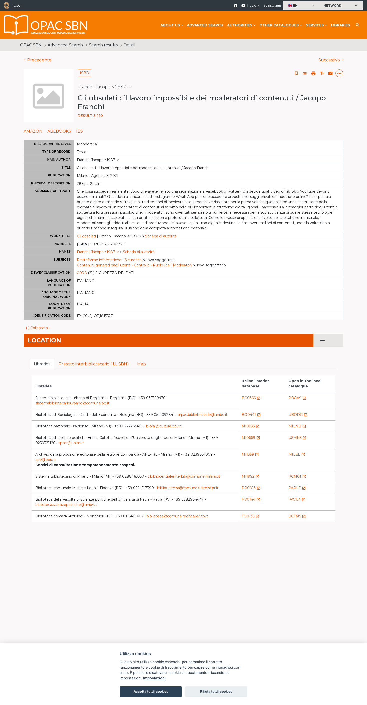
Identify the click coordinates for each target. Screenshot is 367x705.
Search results (103, 45)
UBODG (298, 414)
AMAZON (33, 131)
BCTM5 (297, 516)
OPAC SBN (31, 45)
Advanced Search (205, 25)
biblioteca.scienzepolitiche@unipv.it (66, 504)
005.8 (82, 273)
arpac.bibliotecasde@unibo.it (202, 414)
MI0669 (251, 437)
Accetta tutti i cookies (151, 691)
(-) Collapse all (37, 328)
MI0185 (251, 426)
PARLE (297, 488)
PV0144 (251, 499)
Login (255, 5)
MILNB (297, 426)
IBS (79, 131)
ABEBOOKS (59, 131)
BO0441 (251, 414)
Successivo (329, 60)
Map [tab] (141, 364)
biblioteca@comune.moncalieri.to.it (177, 516)
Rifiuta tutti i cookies (216, 691)
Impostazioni (154, 678)
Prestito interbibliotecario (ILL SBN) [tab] (94, 364)
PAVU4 (297, 499)
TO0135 (250, 516)
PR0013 (251, 488)
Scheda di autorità (161, 236)
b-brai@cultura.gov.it (164, 426)
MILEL (296, 454)
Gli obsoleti (86, 236)
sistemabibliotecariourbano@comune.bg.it (72, 403)
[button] (301, 5)
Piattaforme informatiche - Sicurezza (109, 260)
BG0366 (251, 398)
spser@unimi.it (71, 443)
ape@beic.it (45, 459)
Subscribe (272, 5)
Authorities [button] (239, 25)
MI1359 (250, 454)
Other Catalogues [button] (279, 25)
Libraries (340, 25)
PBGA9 (297, 398)
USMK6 (297, 437)
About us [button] (170, 25)
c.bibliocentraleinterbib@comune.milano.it (183, 476)
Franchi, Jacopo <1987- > (98, 252)
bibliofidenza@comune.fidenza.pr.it (187, 488)
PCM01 (297, 476)
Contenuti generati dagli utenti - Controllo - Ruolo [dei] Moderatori (134, 265)
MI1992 (250, 476)
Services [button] (315, 25)
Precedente (39, 60)
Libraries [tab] (42, 364)
